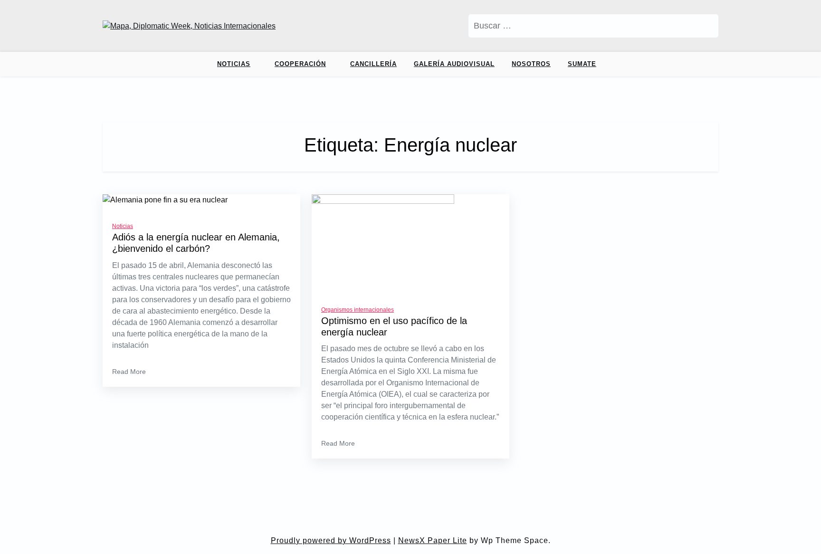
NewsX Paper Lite (432, 540)
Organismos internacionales (357, 309)
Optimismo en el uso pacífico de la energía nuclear (394, 326)
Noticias (233, 63)
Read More (129, 371)
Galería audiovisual (454, 63)
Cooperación (300, 63)
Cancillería (373, 63)
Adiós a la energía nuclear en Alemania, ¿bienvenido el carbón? (196, 243)
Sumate (582, 63)
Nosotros (531, 63)
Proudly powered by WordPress (331, 540)
